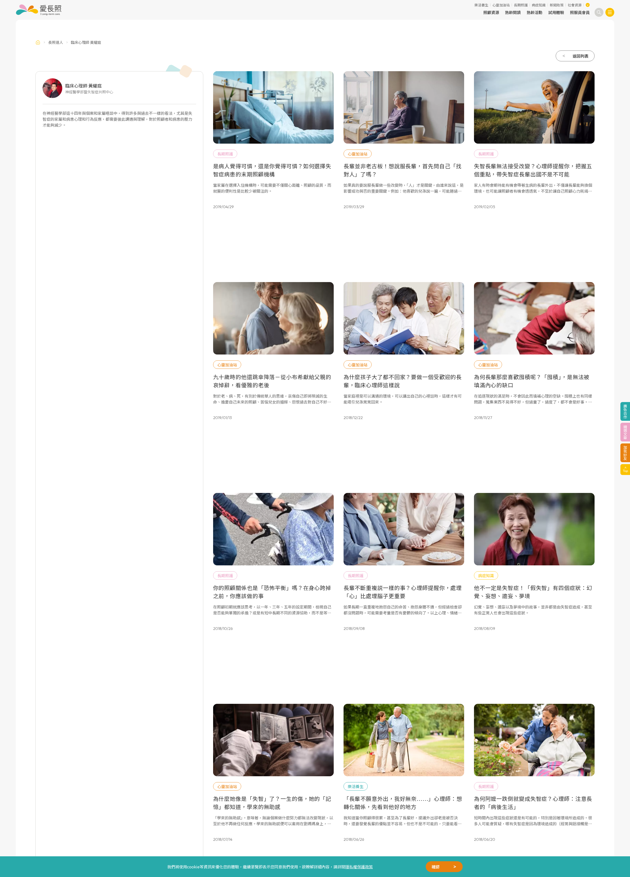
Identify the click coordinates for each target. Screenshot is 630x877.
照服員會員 (580, 12)
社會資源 (575, 5)
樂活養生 (481, 5)
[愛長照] (38, 10)
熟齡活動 (534, 12)
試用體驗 (556, 12)
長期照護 (521, 5)
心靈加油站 (501, 5)
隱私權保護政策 (359, 867)
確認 (436, 867)
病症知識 (539, 5)
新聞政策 (557, 5)
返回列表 (580, 56)
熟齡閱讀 (513, 12)
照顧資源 (491, 12)
